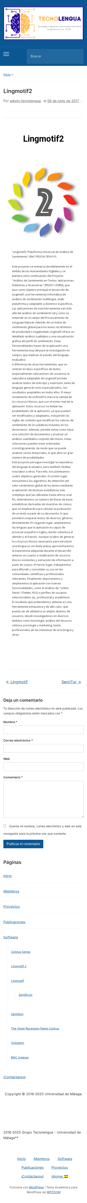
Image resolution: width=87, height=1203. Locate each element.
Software (10, 937)
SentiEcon (25, 994)
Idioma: (58, 1176)
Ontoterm (17, 1043)
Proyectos (11, 906)
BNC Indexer (20, 1057)
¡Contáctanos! (14, 1077)
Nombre (10, 722)
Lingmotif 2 (18, 966)
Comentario (13, 777)
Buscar (77, 56)
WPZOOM (53, 1192)
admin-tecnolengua (25, 101)
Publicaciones (14, 922)
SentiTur (71, 682)
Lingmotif (17, 981)
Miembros (11, 891)
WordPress (36, 1187)
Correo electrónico (18, 740)
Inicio (7, 74)
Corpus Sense (20, 952)
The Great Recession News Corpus (35, 1028)
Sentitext (17, 1014)
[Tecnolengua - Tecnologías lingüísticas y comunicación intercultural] (43, 23)
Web (6, 759)
